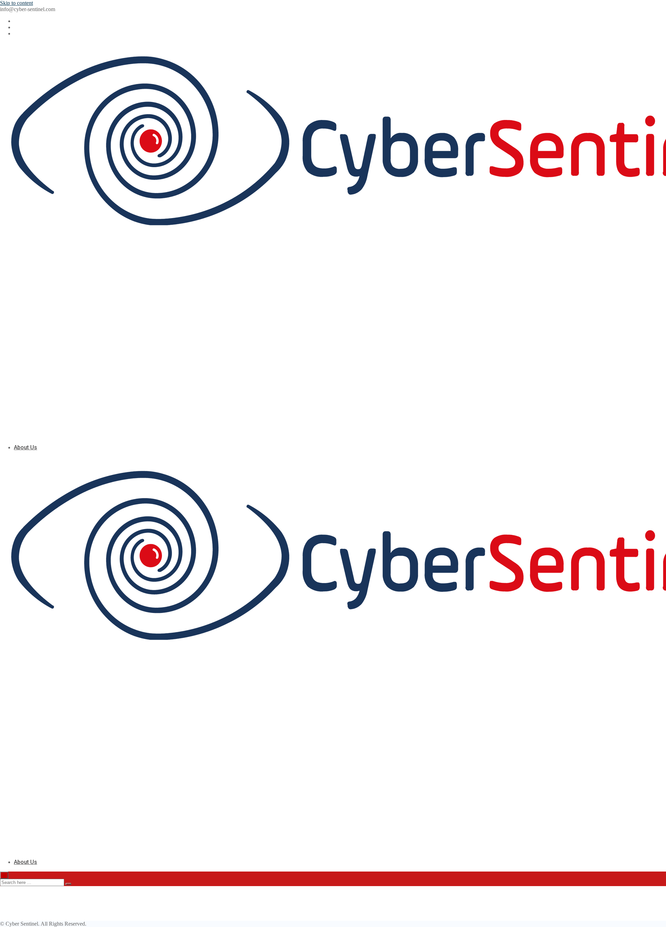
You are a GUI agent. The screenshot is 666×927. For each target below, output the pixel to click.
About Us (25, 447)
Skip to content (16, 3)
